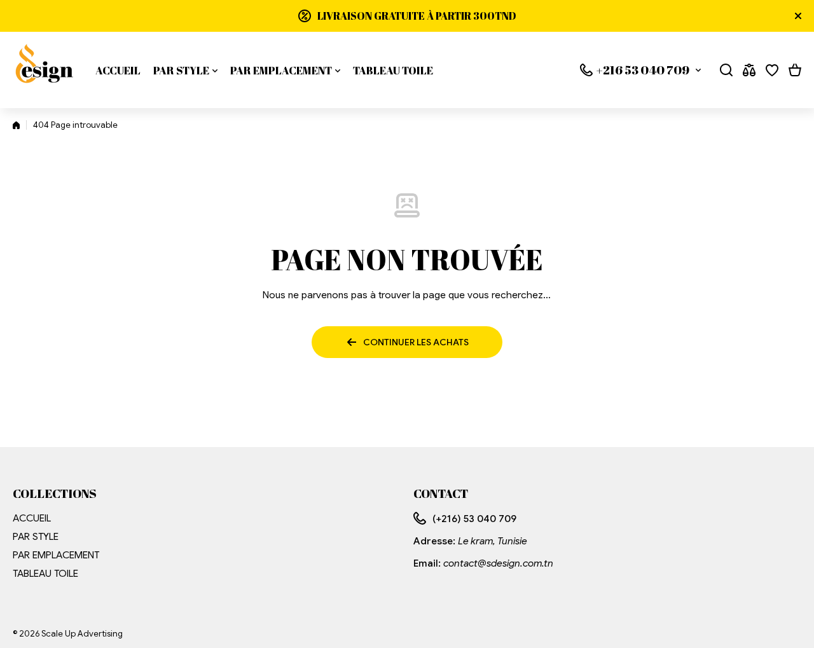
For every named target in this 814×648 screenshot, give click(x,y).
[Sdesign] (44, 70)
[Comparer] (749, 70)
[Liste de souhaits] (772, 70)
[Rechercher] (726, 70)
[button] (795, 70)
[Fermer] (798, 16)
